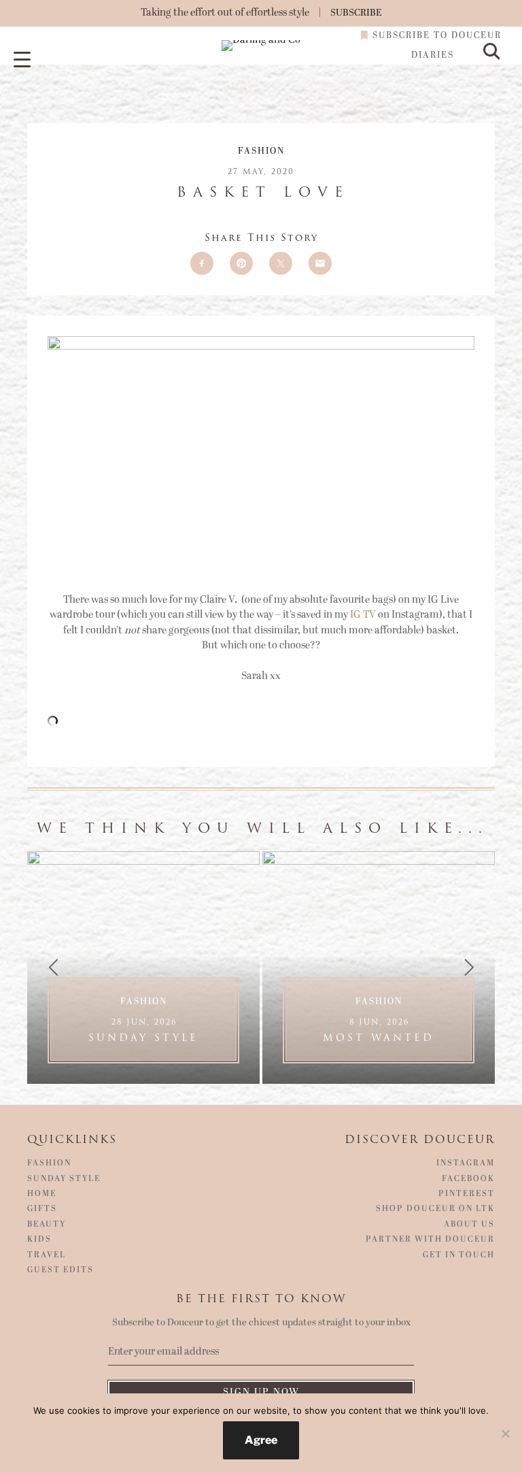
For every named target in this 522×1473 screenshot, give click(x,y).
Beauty (46, 1225)
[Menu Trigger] (22, 59)
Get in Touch (459, 1255)
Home (41, 1194)
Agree (261, 1440)
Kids (39, 1240)
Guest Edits (60, 1270)
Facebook (468, 1179)
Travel (46, 1255)
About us (469, 1225)
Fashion (261, 151)
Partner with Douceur (430, 1240)
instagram (465, 1163)
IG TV (363, 615)
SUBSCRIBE (356, 12)
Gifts (42, 1209)
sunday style (64, 1179)
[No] (505, 1433)
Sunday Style (143, 1031)
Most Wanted (378, 1031)
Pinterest (466, 1194)
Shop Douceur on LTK (435, 1209)
